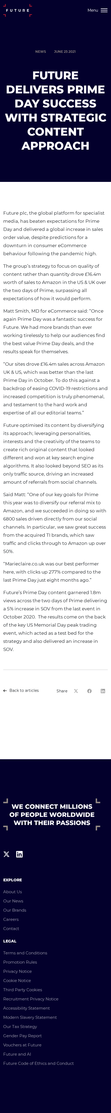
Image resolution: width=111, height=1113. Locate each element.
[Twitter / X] (6, 864)
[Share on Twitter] (77, 691)
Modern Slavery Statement (30, 1017)
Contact (11, 928)
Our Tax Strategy (20, 1026)
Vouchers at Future (22, 1044)
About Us (12, 891)
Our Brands (14, 910)
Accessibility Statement (26, 1008)
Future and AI (17, 1054)
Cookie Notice (17, 980)
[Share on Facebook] (91, 691)
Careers (11, 919)
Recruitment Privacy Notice (30, 998)
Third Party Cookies (22, 989)
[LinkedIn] (19, 864)
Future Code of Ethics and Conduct (38, 1063)
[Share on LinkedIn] (104, 691)
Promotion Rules (20, 962)
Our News (13, 901)
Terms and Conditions (25, 952)
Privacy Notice (17, 971)
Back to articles (24, 690)
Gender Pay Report (22, 1035)
